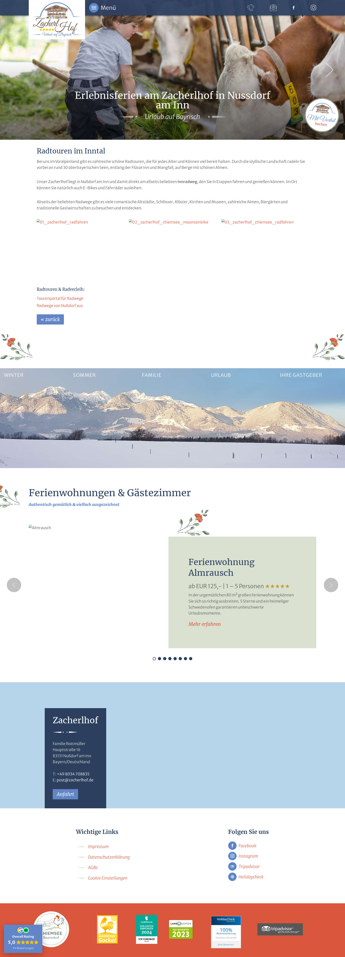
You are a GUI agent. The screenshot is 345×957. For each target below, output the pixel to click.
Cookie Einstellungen (107, 878)
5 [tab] (175, 658)
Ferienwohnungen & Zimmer (233, 461)
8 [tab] (190, 658)
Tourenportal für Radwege (60, 298)
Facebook (247, 845)
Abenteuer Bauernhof (158, 461)
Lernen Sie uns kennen (296, 461)
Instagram (248, 856)
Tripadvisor (249, 866)
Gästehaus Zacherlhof (225, 937)
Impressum (98, 846)
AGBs (93, 867)
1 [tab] (154, 658)
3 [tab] (164, 658)
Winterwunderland (18, 461)
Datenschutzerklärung (109, 857)
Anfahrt (65, 794)
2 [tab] (159, 658)
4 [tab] (170, 658)
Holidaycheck (251, 877)
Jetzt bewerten (226, 944)
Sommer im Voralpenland (92, 461)
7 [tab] (185, 658)
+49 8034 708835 (73, 774)
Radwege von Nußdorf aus (60, 305)
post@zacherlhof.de (75, 780)
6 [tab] (180, 658)
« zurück (50, 319)
